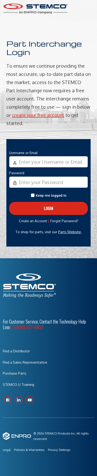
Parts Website (69, 232)
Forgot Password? (64, 221)
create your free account (38, 115)
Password (16, 173)
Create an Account (33, 221)
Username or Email (23, 153)
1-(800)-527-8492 (28, 327)
